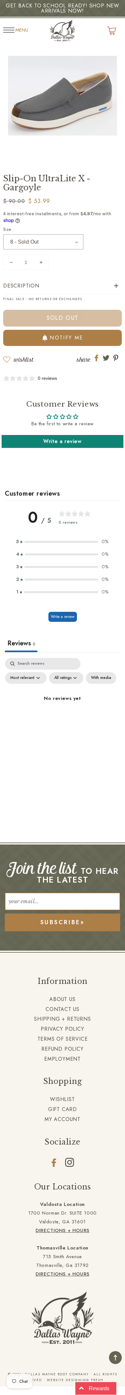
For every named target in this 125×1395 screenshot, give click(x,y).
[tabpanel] (62, 713)
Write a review (62, 441)
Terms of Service (63, 1039)
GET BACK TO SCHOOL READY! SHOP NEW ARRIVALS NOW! (62, 8)
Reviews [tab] (21, 643)
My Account (62, 1119)
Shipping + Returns (62, 1019)
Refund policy (62, 1049)
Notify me (66, 337)
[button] (62, 286)
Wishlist (23, 360)
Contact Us (62, 1009)
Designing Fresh (85, 1380)
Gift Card (62, 1109)
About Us (62, 999)
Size (7, 229)
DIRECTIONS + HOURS (62, 1230)
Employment (62, 1059)
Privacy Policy (62, 1029)
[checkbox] (101, 678)
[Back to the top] (115, 1357)
